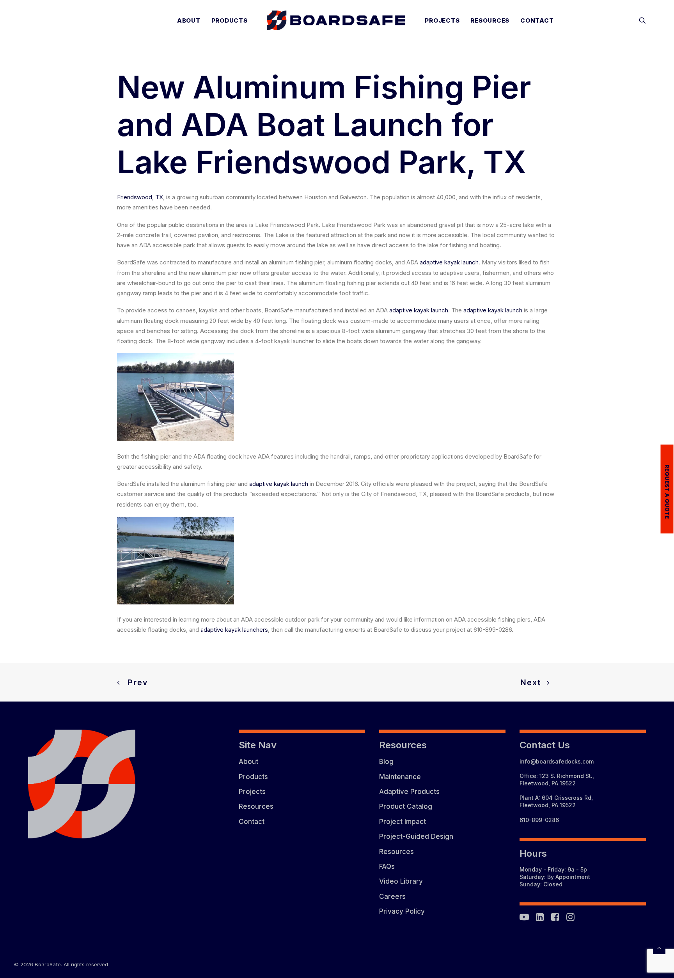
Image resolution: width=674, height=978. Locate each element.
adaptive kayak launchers (234, 629)
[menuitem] (189, 20)
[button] (642, 20)
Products (229, 20)
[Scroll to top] (659, 947)
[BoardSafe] (336, 20)
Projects (442, 20)
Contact (536, 20)
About (188, 20)
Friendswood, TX (140, 197)
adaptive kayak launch (449, 262)
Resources (489, 20)
